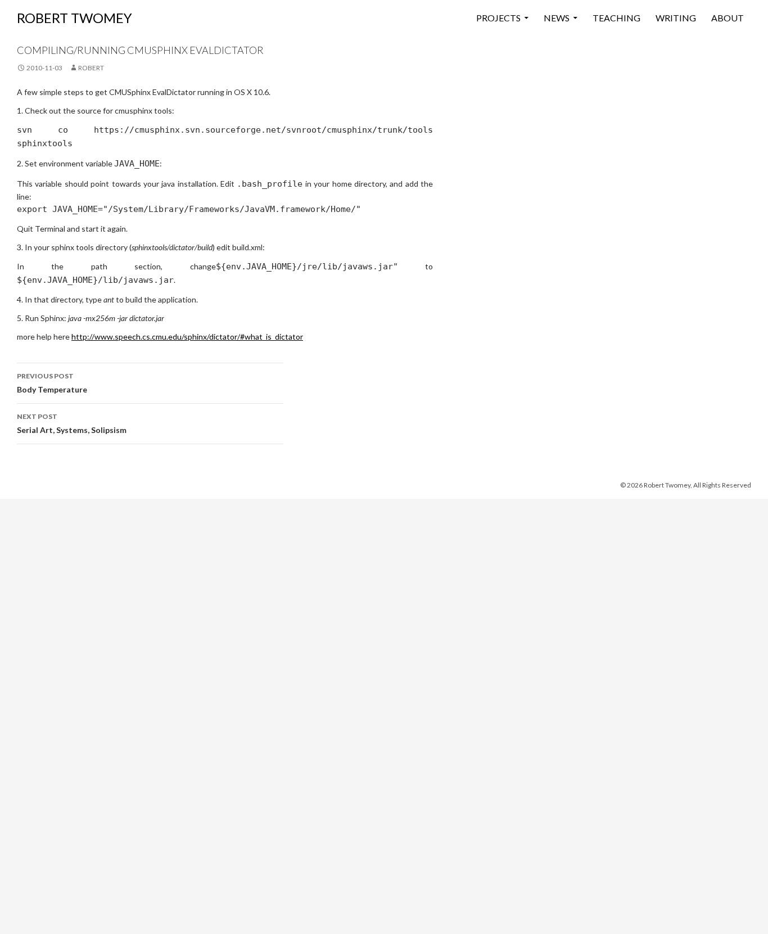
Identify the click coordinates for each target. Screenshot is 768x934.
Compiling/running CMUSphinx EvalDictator (140, 50)
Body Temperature (52, 383)
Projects (498, 17)
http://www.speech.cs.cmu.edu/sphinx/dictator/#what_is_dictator (187, 336)
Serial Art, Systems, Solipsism (72, 423)
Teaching (616, 17)
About (727, 17)
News (557, 17)
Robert (91, 68)
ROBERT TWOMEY (74, 18)
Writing (676, 17)
